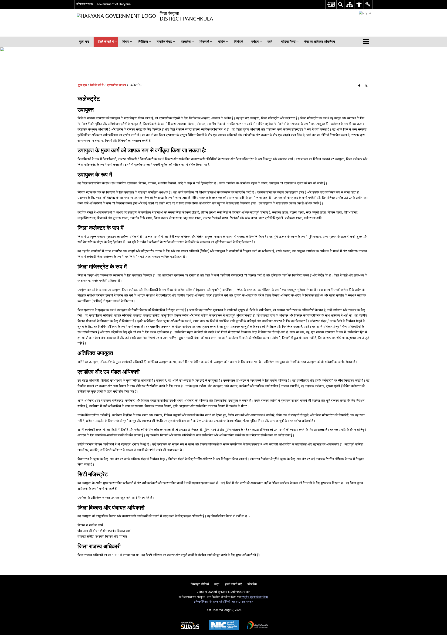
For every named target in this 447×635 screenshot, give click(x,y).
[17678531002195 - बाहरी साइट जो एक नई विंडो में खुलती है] (365, 12)
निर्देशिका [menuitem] (143, 41)
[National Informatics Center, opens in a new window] (224, 625)
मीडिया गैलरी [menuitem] (288, 41)
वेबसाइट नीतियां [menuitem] (200, 584)
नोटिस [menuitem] (221, 41)
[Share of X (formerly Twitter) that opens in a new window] (366, 86)
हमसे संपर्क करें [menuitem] (233, 584)
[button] (366, 42)
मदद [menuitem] (216, 584)
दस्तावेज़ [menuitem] (186, 41)
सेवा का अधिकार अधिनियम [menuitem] (319, 41)
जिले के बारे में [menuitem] (106, 41)
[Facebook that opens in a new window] (359, 86)
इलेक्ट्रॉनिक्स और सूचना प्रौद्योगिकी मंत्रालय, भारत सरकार (223, 602)
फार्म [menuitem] (270, 41)
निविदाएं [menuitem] (238, 41)
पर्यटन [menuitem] (255, 41)
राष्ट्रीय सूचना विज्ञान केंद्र (254, 597)
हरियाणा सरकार (84, 4)
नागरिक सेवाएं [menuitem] (164, 41)
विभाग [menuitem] (125, 41)
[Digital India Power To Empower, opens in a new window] (257, 626)
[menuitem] (330, 4)
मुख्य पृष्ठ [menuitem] (84, 41)
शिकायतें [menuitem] (204, 41)
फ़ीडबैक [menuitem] (252, 584)
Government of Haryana (114, 4)
